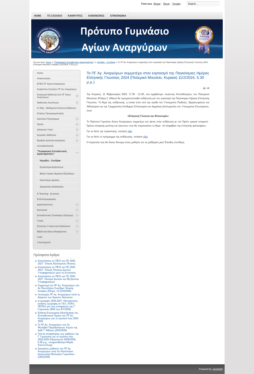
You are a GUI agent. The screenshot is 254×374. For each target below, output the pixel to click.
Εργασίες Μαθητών (46, 135)
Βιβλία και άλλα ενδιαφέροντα (51, 231)
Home (37, 15)
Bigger (157, 3)
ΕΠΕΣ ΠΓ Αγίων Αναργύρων (51, 84)
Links (39, 237)
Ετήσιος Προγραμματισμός (50, 113)
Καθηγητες (75, 15)
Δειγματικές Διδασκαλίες (52, 186)
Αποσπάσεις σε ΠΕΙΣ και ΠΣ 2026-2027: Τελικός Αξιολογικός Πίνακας (57, 262)
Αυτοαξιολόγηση (45, 146)
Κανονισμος (96, 15)
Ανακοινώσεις (44, 78)
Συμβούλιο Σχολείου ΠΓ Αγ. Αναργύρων (56, 89)
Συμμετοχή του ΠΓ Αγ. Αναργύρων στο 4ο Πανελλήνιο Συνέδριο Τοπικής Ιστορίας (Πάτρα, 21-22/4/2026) (58, 288)
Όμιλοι (40, 124)
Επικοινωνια (118, 15)
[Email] (207, 88)
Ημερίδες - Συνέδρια (106, 62)
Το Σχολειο (54, 15)
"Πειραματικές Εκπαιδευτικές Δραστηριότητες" (74, 62)
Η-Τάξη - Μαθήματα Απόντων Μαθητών (56, 108)
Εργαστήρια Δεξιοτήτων (51, 167)
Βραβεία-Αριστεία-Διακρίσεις (51, 140)
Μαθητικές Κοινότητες (48, 102)
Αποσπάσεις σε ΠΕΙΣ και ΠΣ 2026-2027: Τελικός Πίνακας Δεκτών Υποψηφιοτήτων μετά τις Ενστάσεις (57, 270)
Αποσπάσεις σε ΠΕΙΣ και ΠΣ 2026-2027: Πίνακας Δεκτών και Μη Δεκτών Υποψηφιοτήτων (58, 279)
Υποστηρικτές (44, 242)
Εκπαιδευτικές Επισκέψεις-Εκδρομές (55, 215)
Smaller (176, 3)
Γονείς (40, 221)
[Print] (204, 88)
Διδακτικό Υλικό (45, 129)
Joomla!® (217, 369)
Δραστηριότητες (45, 204)
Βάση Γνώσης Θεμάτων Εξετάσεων (57, 173)
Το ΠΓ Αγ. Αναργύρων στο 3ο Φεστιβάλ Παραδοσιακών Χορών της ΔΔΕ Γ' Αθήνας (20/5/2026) (57, 327)
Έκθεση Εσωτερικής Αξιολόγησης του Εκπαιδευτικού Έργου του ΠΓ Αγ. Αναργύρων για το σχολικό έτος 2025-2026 (58, 317)
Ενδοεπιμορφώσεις (46, 199)
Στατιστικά (42, 210)
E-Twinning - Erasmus (48, 193)
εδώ (130, 131)
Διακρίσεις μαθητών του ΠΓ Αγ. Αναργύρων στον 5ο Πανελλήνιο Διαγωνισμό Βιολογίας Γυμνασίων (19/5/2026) (56, 352)
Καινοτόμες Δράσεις (50, 180)
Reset (166, 3)
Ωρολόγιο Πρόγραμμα (48, 119)
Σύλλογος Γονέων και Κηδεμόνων (53, 226)
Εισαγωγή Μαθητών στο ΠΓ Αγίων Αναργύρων (54, 96)
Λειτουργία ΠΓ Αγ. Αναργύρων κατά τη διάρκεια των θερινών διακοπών (59, 296)
